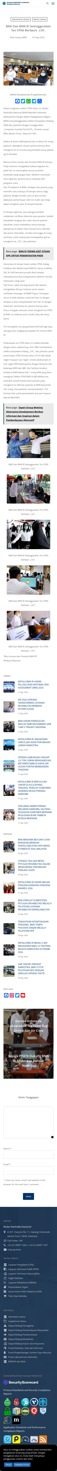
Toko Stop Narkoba (17, 1296)
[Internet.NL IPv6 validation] (25, 1402)
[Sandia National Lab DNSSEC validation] (43, 1402)
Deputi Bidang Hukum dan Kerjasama (26, 1343)
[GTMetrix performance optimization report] (7, 1439)
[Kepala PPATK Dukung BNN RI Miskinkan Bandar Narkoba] (28, 1061)
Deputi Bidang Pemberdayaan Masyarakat (28, 1330)
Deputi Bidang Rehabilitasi (20, 1339)
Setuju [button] (8, 1464)
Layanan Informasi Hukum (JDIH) (23, 1273)
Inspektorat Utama (17, 1321)
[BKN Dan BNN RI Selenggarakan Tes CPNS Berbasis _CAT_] (28, 460)
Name (7, 1148)
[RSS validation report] (43, 1439)
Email (6, 1164)
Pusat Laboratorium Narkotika (22, 1357)
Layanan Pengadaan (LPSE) (21, 1264)
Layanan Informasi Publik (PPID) (23, 1269)
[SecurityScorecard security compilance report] (20, 1382)
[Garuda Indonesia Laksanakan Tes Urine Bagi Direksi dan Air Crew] (28, 1026)
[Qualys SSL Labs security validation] (34, 1411)
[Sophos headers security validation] (43, 1411)
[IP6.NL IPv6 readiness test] (16, 1402)
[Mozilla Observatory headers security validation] (16, 1420)
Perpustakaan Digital (18, 1287)
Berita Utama (40, 19)
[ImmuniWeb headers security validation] (7, 1420)
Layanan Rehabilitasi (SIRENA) (22, 1282)
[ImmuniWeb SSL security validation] (16, 1411)
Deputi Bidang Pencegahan (21, 1325)
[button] (53, 3)
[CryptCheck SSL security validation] (25, 1411)
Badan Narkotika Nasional (17, 1226)
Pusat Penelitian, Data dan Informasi (25, 1348)
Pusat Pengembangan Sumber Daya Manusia (29, 1352)
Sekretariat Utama (20, 19)
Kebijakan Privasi (22, 1464)
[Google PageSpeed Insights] (34, 1439)
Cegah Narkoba (15, 1278)
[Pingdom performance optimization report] (16, 1439)
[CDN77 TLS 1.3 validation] (7, 1411)
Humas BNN (21, 37)
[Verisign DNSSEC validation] (34, 1402)
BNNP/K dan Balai (16, 1361)
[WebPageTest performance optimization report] (25, 1439)
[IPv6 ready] (7, 1402)
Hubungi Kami (14, 1249)
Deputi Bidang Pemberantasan (22, 1334)
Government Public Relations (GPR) (25, 1291)
